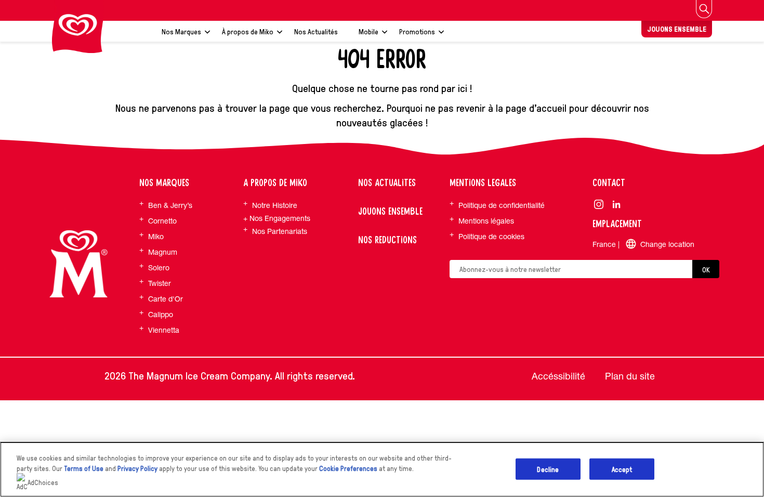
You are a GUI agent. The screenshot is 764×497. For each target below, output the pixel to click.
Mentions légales (486, 221)
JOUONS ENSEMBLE (676, 29)
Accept (622, 468)
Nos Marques (181, 31)
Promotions (417, 31)
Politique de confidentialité (501, 205)
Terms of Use (83, 468)
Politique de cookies (491, 236)
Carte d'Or (165, 299)
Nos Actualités (316, 31)
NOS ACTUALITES (387, 183)
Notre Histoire (274, 205)
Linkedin (616, 204)
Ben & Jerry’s (170, 205)
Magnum (162, 252)
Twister (159, 283)
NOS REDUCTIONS (387, 240)
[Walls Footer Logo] (78, 264)
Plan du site (630, 376)
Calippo (160, 314)
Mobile (368, 31)
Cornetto (162, 221)
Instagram (598, 204)
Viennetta (163, 330)
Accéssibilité (558, 376)
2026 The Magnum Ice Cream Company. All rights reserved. (229, 375)
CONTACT (608, 183)
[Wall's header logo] (78, 26)
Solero (158, 267)
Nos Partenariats (279, 231)
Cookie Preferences (348, 468)
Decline (548, 468)
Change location (667, 244)
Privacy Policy (137, 468)
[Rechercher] (704, 9)
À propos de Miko (247, 31)
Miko (156, 236)
